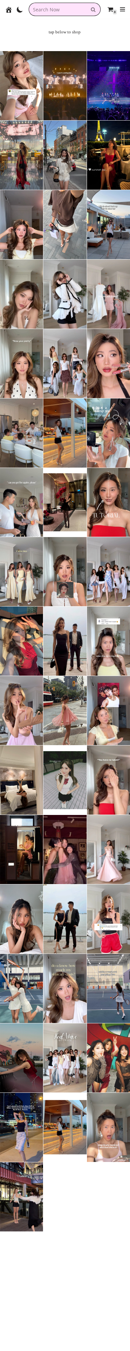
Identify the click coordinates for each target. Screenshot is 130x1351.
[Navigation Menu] (122, 9)
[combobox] (57, 9)
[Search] (93, 9)
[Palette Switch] (20, 9)
